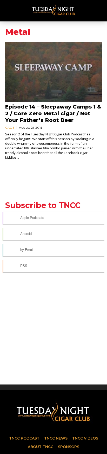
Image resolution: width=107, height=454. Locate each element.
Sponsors (68, 446)
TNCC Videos (85, 438)
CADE (10, 127)
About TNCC (40, 446)
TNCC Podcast (24, 438)
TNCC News (56, 438)
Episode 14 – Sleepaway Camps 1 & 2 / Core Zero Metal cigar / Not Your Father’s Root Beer (53, 113)
